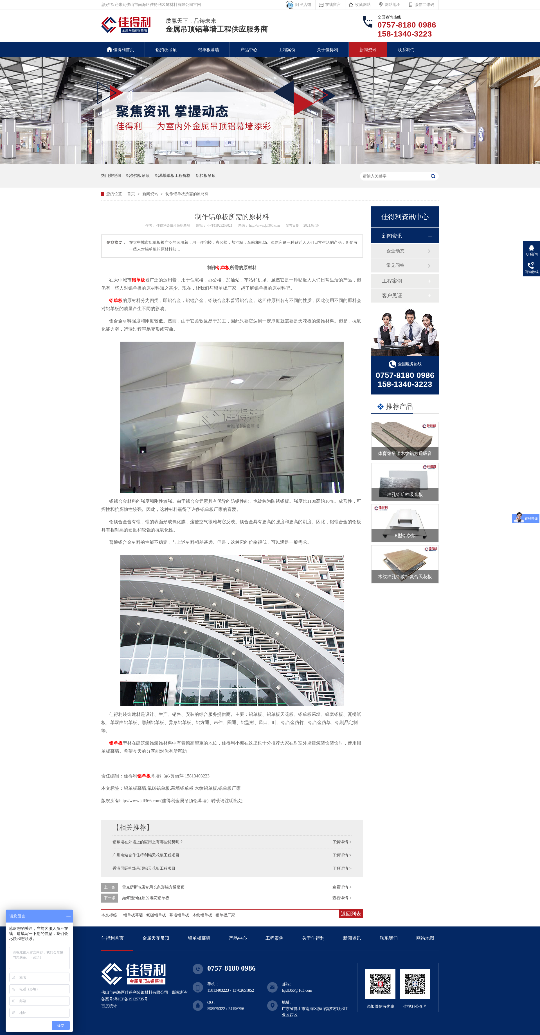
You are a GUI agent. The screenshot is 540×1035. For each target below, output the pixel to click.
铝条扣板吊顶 (138, 175)
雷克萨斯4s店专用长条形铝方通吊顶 (153, 887)
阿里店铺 (302, 5)
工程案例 (287, 50)
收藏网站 (363, 5)
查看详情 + (342, 887)
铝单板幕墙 (208, 50)
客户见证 (392, 295)
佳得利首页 (123, 50)
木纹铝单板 (202, 915)
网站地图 (392, 5)
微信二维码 (424, 5)
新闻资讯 (367, 50)
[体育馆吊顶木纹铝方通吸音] (405, 441)
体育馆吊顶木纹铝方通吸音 (405, 453)
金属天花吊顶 (155, 938)
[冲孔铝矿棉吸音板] (405, 482)
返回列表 (351, 914)
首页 (131, 194)
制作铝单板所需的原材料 (187, 194)
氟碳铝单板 (156, 915)
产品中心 (248, 50)
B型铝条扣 (405, 535)
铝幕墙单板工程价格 (172, 175)
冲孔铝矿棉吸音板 (405, 494)
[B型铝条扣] (405, 523)
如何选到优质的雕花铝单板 (145, 898)
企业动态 (395, 251)
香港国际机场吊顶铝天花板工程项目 (144, 868)
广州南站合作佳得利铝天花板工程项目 (145, 855)
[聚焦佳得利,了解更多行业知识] (270, 163)
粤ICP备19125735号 (131, 999)
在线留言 (333, 5)
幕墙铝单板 (179, 915)
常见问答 (395, 265)
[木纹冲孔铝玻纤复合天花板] (405, 564)
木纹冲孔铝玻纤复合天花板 (405, 576)
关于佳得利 (327, 50)
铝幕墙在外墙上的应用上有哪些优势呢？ (147, 842)
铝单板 (223, 267)
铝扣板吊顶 (166, 50)
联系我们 (406, 50)
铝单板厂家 (225, 915)
